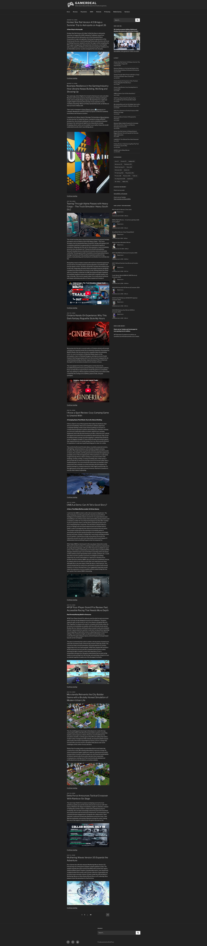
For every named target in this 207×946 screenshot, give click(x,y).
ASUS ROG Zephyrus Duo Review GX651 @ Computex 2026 (123, 310)
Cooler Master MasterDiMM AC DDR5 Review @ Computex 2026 (124, 276)
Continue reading (72, 78)
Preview (118, 175)
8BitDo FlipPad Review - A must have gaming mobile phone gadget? (125, 220)
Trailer (135, 175)
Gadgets (131, 161)
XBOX (91, 11)
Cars (117, 161)
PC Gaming (107, 11)
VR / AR (117, 181)
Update (130, 178)
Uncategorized (120, 178)
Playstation (84, 11)
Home (68, 11)
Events (123, 161)
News (129, 167)
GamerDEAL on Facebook (120, 193)
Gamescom (118, 164)
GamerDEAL (86, 3)
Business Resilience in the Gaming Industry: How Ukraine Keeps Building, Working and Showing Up (88, 89)
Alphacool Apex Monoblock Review (121, 242)
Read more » (120, 212)
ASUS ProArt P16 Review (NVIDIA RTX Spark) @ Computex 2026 (124, 298)
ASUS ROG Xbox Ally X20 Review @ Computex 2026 (126, 287)
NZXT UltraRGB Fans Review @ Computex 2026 (124, 252)
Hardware (127, 11)
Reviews (75, 11)
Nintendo (98, 11)
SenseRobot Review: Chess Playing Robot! (123, 232)
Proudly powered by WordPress (106, 942)
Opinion (126, 170)
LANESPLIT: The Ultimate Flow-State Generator (126, 139)
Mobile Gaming (117, 11)
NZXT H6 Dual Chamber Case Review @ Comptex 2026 (125, 264)
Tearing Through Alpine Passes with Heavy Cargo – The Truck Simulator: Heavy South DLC (87, 206)
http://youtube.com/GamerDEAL (122, 199)
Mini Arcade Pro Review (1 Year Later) (122, 209)
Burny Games (105, 117)
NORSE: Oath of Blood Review (121, 150)
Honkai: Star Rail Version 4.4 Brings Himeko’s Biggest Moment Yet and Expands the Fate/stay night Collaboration (126, 133)
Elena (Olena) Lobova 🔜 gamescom (93, 109)
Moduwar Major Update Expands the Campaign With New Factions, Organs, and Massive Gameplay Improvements (126, 125)
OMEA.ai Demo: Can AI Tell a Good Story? (87, 505)
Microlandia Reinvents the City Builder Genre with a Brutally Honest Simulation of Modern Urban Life (87, 697)
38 (91, 914)
